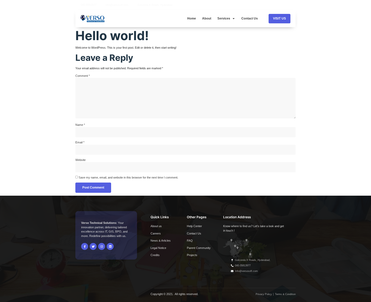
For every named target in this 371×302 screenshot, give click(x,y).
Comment (82, 75)
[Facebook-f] (84, 246)
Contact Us (249, 18)
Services (223, 18)
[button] (294, 5)
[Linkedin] (288, 5)
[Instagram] (282, 5)
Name (80, 124)
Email (79, 142)
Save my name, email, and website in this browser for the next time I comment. (128, 177)
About (206, 18)
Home (191, 18)
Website (80, 160)
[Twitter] (93, 246)
